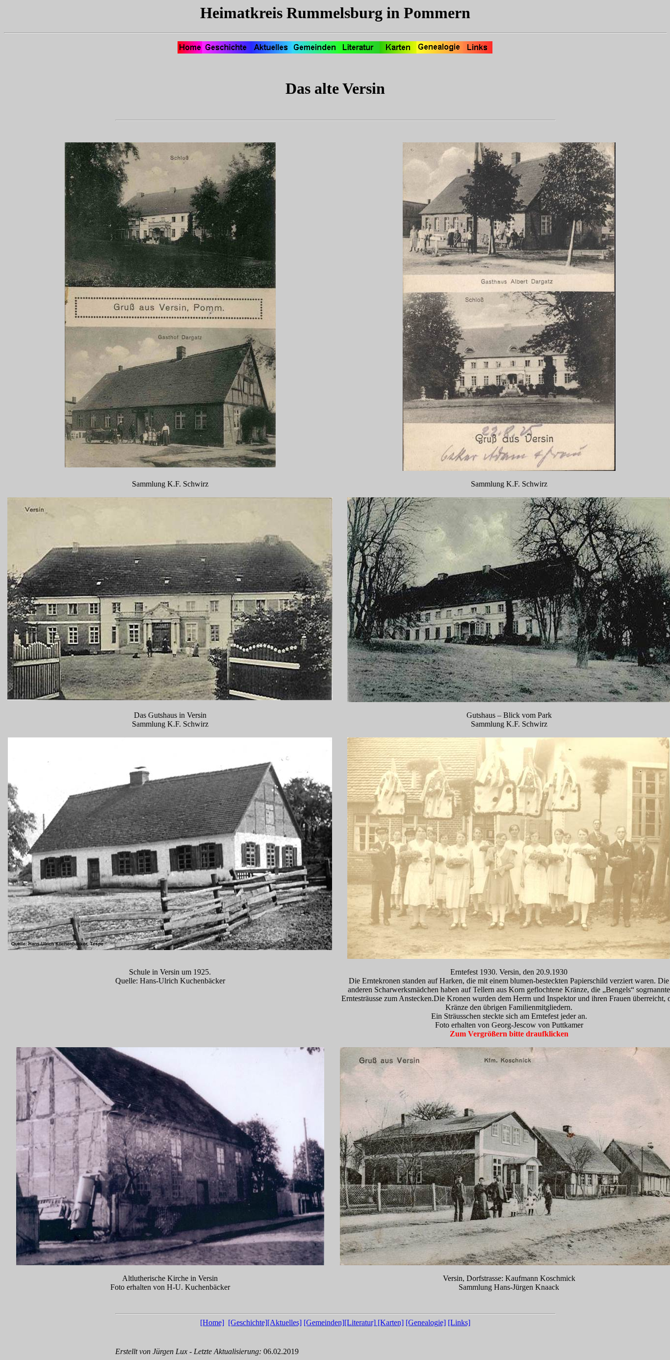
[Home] (212, 1322)
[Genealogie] (426, 1322)
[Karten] (391, 1322)
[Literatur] (360, 1322)
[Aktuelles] (284, 1322)
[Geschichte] (247, 1322)
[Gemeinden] (324, 1322)
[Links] (459, 1322)
